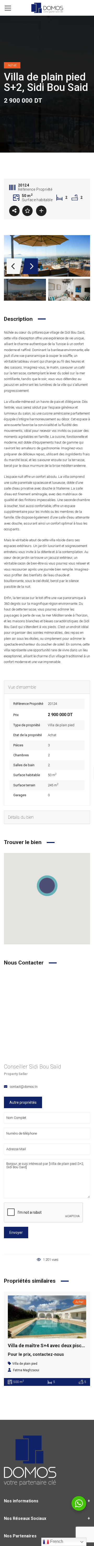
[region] (47, 898)
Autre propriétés (23, 1102)
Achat (52, 735)
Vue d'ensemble (22, 687)
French (56, 1541)
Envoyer (16, 1232)
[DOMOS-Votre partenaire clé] (47, 8)
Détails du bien (21, 817)
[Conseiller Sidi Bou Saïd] (47, 1016)
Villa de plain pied (61, 725)
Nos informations (21, 1500)
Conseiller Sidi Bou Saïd (32, 1066)
